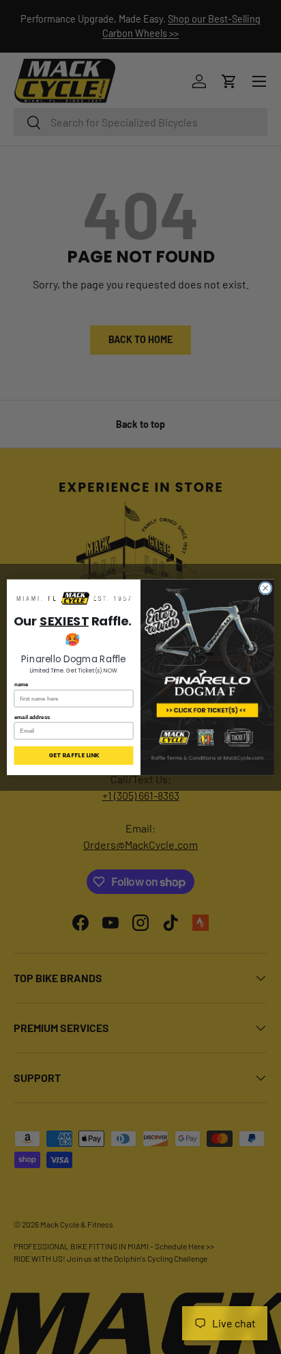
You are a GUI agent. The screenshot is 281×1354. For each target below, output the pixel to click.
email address (32, 717)
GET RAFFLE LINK (73, 754)
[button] (74, 599)
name (21, 684)
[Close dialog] (265, 588)
